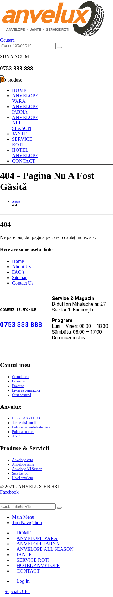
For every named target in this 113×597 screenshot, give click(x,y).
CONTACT (23, 160)
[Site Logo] (52, 34)
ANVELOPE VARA (25, 98)
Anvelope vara (22, 460)
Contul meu (20, 377)
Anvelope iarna (23, 464)
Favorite (18, 386)
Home (18, 261)
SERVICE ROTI (22, 142)
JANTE (19, 133)
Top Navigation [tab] (27, 522)
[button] (7, 40)
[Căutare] (59, 47)
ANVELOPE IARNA (25, 109)
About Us (21, 266)
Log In (23, 581)
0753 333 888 (21, 324)
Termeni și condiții (25, 423)
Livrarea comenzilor (26, 390)
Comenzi (18, 381)
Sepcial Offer (17, 591)
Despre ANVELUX (26, 418)
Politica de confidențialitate (31, 427)
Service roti (20, 473)
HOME (19, 90)
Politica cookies (23, 432)
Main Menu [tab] (23, 517)
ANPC (17, 436)
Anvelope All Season (27, 469)
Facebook (9, 492)
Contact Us (22, 283)
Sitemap (19, 277)
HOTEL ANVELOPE (25, 152)
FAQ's (18, 272)
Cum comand (21, 395)
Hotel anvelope (22, 478)
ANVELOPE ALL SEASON (45, 549)
